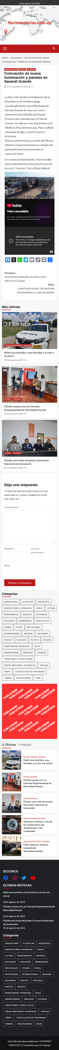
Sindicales (28, 653)
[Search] (54, 48)
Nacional (28, 633)
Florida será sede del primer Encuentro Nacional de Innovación (38, 804)
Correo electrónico (37, 550)
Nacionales (42, 633)
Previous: (25, 277)
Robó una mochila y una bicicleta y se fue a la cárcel (26, 894)
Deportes (27, 614)
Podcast (8, 640)
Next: (35, 288)
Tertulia (44, 665)
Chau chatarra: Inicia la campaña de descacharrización (35, 847)
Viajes (38, 678)
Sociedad (31, 69)
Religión (47, 640)
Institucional (33, 627)
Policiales (17, 345)
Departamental (11, 69)
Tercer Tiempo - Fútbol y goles (18, 659)
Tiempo (7, 672)
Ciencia (39, 608)
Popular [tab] (25, 744)
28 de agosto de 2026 (15, 360)
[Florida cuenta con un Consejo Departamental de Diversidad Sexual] (29, 384)
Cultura (51, 608)
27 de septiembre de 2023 (17, 87)
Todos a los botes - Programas (30, 672)
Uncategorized (23, 678)
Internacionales (12, 633)
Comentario (11, 507)
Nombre (9, 548)
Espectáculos (42, 621)
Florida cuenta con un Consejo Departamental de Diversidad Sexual (37, 783)
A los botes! (27, 602)
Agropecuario (11, 602)
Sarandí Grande (11, 653)
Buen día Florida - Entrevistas (18, 608)
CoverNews (28, 1045)
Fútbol (19, 627)
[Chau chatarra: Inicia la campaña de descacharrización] (11, 846)
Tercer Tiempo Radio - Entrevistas (19, 665)
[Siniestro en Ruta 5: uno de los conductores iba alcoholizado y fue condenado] (11, 824)
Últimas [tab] (10, 744)
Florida (22, 69)
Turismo (8, 678)
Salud (37, 646)
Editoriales (41, 614)
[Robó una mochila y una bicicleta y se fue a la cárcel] (29, 330)
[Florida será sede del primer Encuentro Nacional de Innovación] (29, 438)
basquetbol (43, 602)
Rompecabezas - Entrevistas (17, 646)
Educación (9, 621)
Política (35, 640)
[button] (5, 48)
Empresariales (25, 621)
